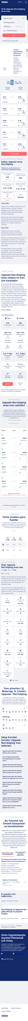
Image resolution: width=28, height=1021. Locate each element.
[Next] (24, 82)
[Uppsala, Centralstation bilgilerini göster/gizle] (24, 882)
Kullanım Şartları (16, 1008)
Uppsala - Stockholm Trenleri (9, 901)
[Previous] (3, 539)
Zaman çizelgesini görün (7, 199)
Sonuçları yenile (13, 423)
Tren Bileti (11, 925)
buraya (14, 506)
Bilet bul (7, 179)
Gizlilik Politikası (6, 1011)
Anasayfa (4, 925)
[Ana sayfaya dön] (4, 2)
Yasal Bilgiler (5, 1008)
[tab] (7, 88)
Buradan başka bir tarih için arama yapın (14, 495)
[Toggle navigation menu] (26, 2)
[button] (8, 26)
